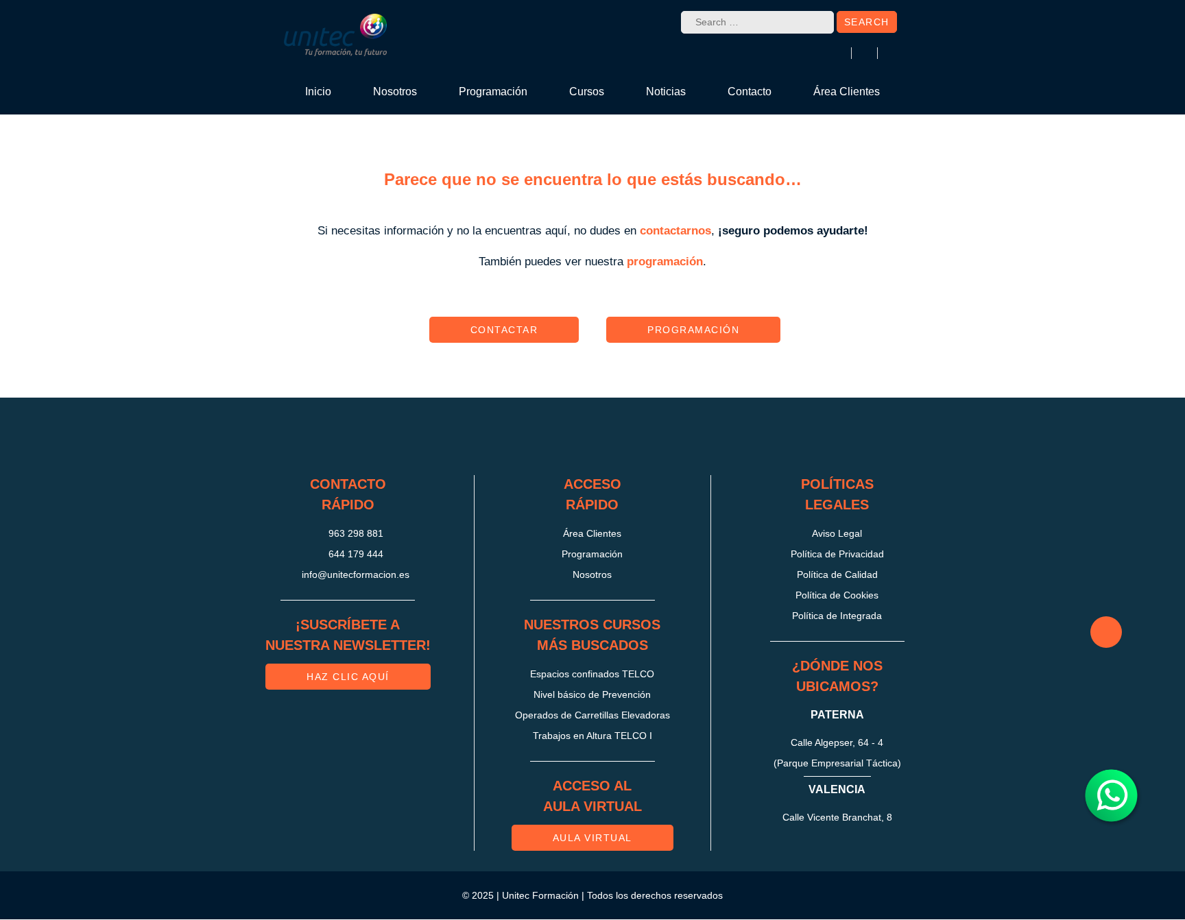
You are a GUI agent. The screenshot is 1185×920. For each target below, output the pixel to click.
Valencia (837, 789)
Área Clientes (846, 91)
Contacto (749, 91)
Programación (493, 91)
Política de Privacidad (837, 553)
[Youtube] (662, 437)
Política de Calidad (837, 574)
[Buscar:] (757, 22)
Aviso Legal (837, 533)
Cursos (586, 91)
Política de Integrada (837, 615)
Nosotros (395, 91)
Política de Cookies (836, 595)
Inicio (318, 91)
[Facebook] (570, 437)
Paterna (837, 715)
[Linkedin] (616, 437)
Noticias (666, 91)
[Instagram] (524, 437)
